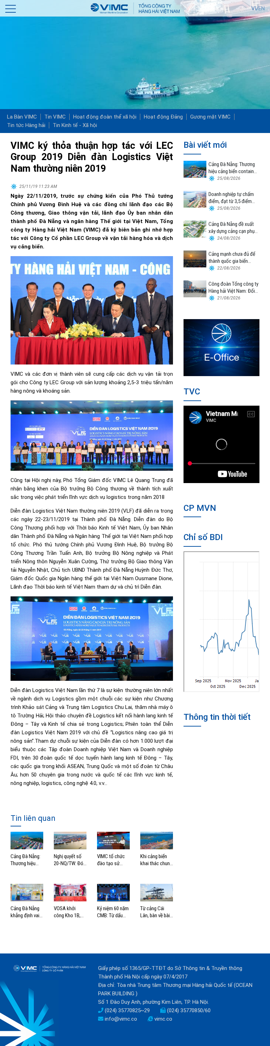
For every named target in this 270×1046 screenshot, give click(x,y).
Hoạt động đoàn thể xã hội (104, 117)
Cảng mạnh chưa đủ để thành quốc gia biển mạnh (231, 258)
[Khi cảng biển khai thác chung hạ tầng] (156, 840)
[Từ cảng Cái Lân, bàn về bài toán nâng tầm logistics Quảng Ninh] (156, 892)
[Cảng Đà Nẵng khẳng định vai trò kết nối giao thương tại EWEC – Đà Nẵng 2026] (27, 892)
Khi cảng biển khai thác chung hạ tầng (156, 860)
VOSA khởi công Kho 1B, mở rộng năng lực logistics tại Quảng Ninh (69, 912)
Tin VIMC (55, 117)
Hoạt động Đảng (163, 117)
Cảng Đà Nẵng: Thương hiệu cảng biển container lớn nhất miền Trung (27, 860)
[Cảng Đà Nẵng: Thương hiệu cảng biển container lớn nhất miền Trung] (27, 840)
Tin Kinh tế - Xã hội (75, 125)
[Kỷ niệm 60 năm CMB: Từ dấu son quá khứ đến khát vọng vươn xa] (113, 892)
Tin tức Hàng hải (26, 125)
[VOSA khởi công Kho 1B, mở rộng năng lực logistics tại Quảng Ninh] (70, 892)
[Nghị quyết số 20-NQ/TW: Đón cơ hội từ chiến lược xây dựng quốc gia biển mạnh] (70, 840)
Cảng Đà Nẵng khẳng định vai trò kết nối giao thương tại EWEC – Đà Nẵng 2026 (26, 912)
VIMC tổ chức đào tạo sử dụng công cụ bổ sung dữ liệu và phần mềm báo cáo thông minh (112, 860)
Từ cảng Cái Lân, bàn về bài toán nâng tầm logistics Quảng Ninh (156, 912)
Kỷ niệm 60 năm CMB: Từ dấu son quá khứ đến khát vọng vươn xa (113, 912)
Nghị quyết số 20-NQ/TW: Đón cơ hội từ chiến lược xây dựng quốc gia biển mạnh (70, 860)
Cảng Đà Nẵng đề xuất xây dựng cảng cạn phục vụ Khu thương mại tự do (233, 228)
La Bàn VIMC (22, 117)
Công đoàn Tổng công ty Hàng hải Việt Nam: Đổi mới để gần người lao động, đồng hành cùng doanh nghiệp (233, 287)
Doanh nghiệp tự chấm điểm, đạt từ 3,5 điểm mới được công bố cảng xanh (232, 198)
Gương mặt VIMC (210, 117)
